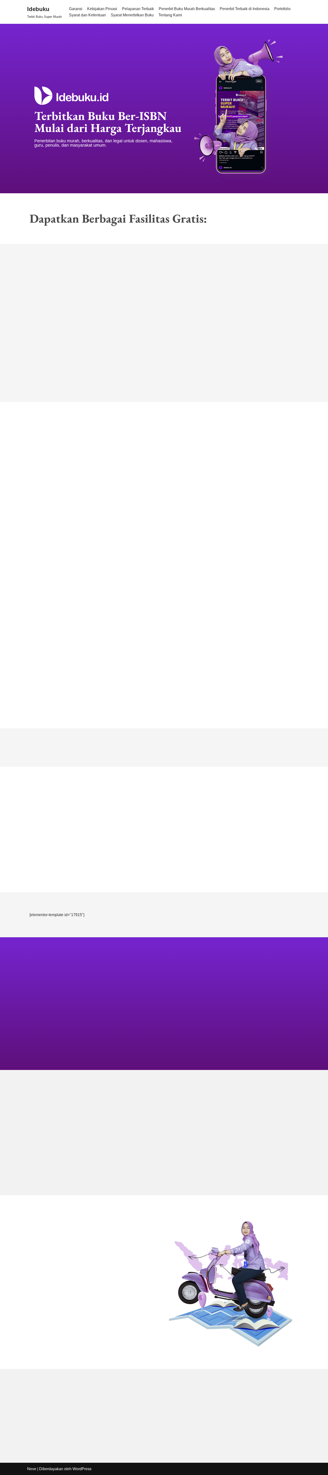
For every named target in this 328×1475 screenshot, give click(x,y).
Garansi (75, 9)
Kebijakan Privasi (102, 9)
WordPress (82, 1469)
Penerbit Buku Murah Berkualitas (187, 9)
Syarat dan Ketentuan (87, 15)
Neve (31, 1469)
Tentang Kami (170, 15)
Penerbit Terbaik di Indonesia (244, 9)
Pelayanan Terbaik (138, 9)
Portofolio (282, 9)
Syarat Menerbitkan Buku (132, 15)
